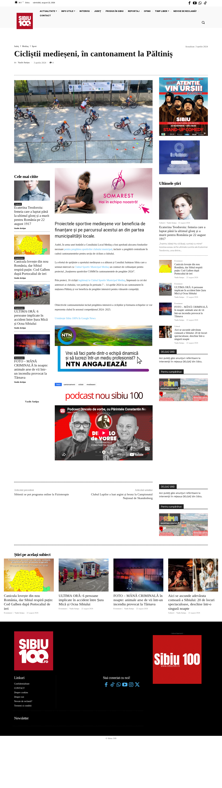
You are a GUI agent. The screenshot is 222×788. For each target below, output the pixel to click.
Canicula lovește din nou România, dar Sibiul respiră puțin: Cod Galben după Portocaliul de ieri (32, 268)
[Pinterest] (197, 67)
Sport (34, 46)
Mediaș (25, 46)
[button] (203, 22)
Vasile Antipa (24, 62)
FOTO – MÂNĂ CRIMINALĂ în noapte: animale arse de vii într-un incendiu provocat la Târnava (31, 369)
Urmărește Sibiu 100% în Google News (75, 318)
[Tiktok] (205, 3)
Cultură (18, 204)
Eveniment (19, 258)
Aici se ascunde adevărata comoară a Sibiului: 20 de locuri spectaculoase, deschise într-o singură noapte (190, 334)
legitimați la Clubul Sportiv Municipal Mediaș (101, 280)
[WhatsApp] (204, 67)
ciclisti (80, 384)
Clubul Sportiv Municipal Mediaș (91, 267)
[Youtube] (194, 3)
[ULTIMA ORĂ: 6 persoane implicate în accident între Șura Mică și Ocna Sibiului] (32, 294)
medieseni (91, 384)
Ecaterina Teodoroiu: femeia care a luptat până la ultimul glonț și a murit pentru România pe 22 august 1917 (31, 216)
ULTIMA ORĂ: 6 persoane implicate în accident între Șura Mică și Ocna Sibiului (31, 317)
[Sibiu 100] (25, 21)
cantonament (69, 384)
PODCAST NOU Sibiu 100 (104, 396)
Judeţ (16, 46)
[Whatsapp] (200, 3)
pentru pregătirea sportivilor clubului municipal (88, 249)
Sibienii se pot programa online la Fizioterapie (41, 494)
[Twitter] (137, 685)
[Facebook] (189, 3)
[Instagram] (131, 685)
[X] (189, 67)
